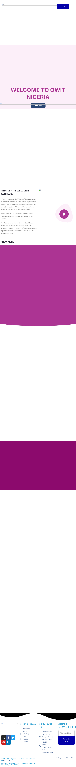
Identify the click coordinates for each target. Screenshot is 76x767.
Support (63, 6)
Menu (72, 6)
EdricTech (6, 760)
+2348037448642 (47, 747)
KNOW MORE (7, 242)
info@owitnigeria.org (48, 752)
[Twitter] (13, 737)
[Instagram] (3, 737)
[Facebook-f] (8, 737)
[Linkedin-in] (8, 742)
